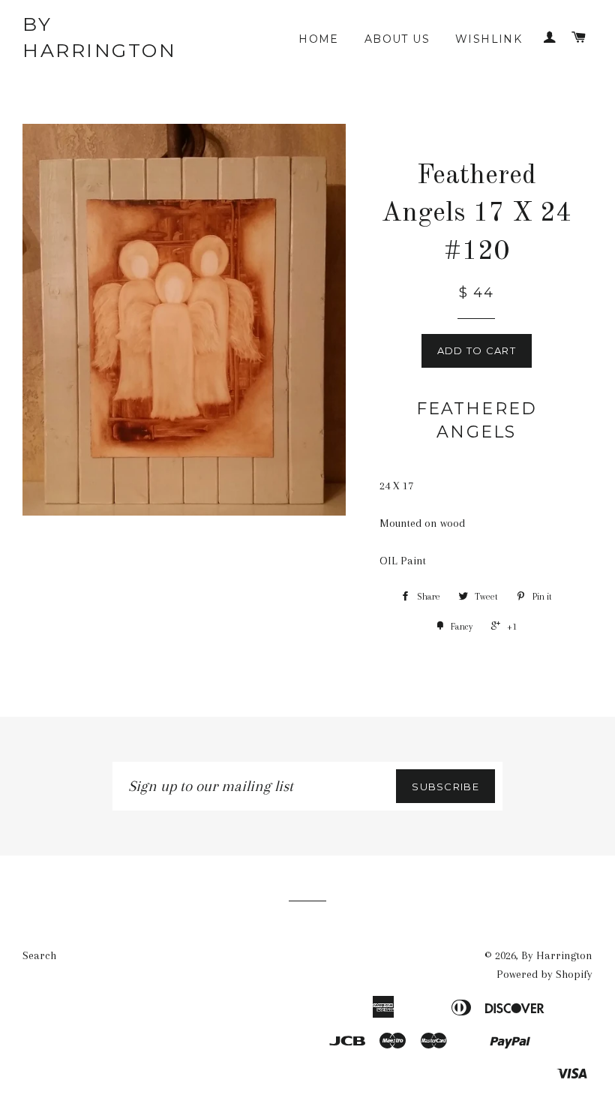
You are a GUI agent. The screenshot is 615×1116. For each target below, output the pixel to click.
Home (318, 39)
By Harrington (99, 37)
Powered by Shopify (544, 974)
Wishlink (488, 39)
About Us (397, 39)
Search (39, 955)
